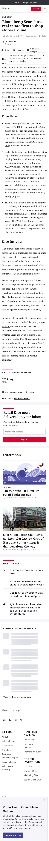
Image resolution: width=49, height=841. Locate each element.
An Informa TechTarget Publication (24, 3)
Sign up (36, 9)
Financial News (22, 398)
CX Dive (28, 766)
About (5, 736)
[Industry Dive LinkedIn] (4, 720)
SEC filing (7, 379)
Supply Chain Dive (32, 779)
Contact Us (7, 745)
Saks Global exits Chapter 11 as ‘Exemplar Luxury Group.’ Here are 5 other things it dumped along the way (23, 540)
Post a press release (21, 697)
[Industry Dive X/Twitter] (16, 720)
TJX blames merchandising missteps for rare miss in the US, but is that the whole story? (26, 609)
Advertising (29, 739)
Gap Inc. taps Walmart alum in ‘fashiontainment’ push (27, 594)
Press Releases (9, 762)
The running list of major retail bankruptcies (21, 493)
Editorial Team (9, 741)
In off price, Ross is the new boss (26, 571)
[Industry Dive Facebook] (10, 720)
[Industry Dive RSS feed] (21, 720)
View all (6, 697)
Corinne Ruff (10, 41)
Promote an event (32, 751)
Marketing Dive (31, 775)
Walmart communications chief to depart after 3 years (27, 583)
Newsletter (7, 749)
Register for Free (13, 835)
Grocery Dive (30, 771)
